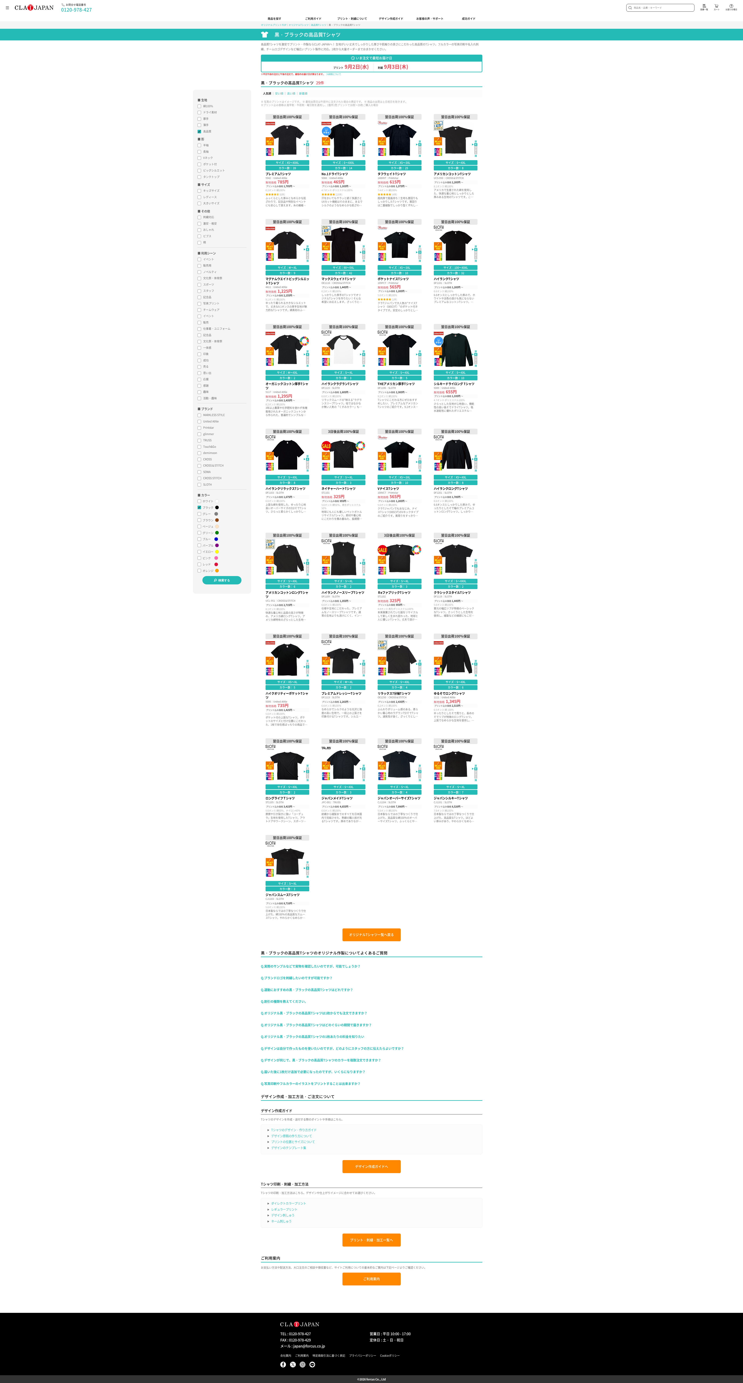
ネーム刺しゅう (281, 1221)
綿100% (208, 106)
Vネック (208, 158)
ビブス (207, 236)
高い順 (291, 93)
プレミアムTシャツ (287, 160)
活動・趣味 (210, 398)
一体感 (207, 347)
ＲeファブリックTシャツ (399, 577)
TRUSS (207, 440)
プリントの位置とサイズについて (293, 1141)
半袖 (206, 145)
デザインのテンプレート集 (288, 1148)
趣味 (206, 392)
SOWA (207, 472)
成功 (206, 360)
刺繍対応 (208, 217)
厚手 (206, 118)
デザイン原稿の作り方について (291, 1136)
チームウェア (211, 310)
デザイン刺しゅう (282, 1215)
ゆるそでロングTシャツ (455, 680)
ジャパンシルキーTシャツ (455, 781)
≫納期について (333, 74)
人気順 (267, 93)
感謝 (206, 385)
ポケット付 (210, 164)
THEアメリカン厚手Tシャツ (399, 370)
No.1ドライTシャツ (343, 160)
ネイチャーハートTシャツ (343, 474)
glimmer (208, 434)
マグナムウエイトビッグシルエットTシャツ (287, 265)
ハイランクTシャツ (455, 265)
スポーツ (208, 284)
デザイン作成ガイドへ (371, 1166)
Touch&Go (209, 446)
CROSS (207, 459)
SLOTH (207, 484)
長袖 (206, 151)
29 (318, 83)
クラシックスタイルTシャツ (455, 577)
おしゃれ (208, 229)
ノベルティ (210, 272)
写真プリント (211, 303)
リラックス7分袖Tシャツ (399, 680)
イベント (208, 259)
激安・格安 (210, 223)
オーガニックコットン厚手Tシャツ (287, 370)
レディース (210, 197)
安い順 (279, 93)
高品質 (207, 131)
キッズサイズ (211, 190)
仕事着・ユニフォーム (216, 328)
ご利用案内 (371, 1278)
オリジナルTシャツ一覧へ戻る (371, 934)
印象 (206, 354)
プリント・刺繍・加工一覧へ (371, 1240)
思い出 (207, 373)
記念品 (207, 297)
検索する (224, 580)
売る (206, 366)
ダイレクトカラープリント (288, 1203)
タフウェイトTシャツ (399, 160)
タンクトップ (211, 177)
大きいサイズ (211, 203)
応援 (206, 379)
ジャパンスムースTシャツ (287, 877)
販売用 (207, 265)
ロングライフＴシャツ (287, 781)
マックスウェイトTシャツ (343, 265)
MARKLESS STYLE (214, 415)
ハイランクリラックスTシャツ (287, 474)
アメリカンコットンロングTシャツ (287, 577)
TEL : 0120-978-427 (295, 1333)
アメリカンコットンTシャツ (455, 160)
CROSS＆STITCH (213, 465)
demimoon (210, 453)
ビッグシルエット (214, 170)
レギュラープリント (284, 1209)
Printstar (208, 427)
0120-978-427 (76, 9)
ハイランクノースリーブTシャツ (343, 577)
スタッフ (208, 290)
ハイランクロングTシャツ (455, 474)
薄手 (206, 125)
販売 (206, 322)
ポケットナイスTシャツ (399, 265)
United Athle (211, 421)
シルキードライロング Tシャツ (455, 370)
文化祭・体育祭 (212, 278)
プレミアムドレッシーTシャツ (343, 680)
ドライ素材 (210, 112)
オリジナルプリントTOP (273, 25)
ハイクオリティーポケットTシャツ (287, 680)
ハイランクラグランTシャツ (343, 370)
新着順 (303, 93)
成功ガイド (469, 18)
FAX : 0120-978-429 (295, 1340)
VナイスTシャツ (399, 474)
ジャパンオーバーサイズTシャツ (399, 781)
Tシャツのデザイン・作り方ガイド (294, 1130)
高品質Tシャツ (318, 25)
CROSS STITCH (212, 478)
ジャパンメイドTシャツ (343, 781)
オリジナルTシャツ (299, 25)
